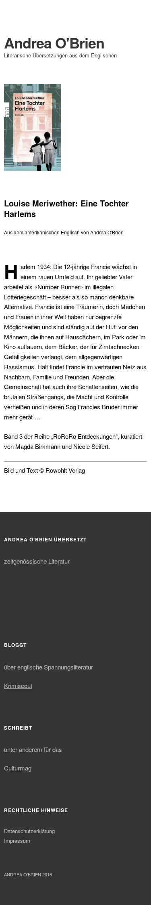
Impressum (17, 840)
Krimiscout (18, 685)
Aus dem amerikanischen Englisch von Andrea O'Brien (64, 232)
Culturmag (17, 768)
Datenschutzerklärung (29, 831)
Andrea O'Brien (54, 42)
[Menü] (14, 10)
